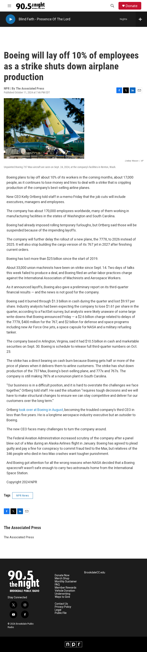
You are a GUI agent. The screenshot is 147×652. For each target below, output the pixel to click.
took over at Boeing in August (41, 410)
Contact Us (61, 603)
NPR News (22, 495)
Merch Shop (62, 578)
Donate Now (62, 575)
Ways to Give (62, 596)
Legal (58, 609)
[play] (10, 19)
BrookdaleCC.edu (94, 572)
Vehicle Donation (65, 590)
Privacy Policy (63, 606)
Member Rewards (65, 587)
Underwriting (62, 593)
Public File (61, 613)
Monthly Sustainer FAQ (66, 583)
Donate (131, 6)
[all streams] (141, 19)
